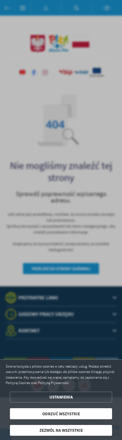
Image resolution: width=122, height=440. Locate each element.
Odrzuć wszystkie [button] (61, 414)
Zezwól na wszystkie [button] (61, 430)
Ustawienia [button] (61, 397)
